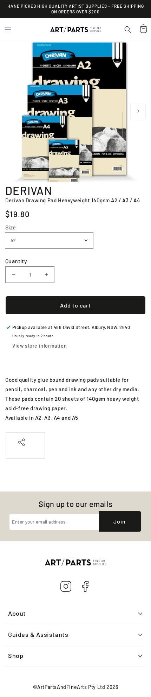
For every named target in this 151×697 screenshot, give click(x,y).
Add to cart (75, 305)
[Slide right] (138, 111)
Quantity (16, 261)
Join (119, 521)
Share (25, 449)
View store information (39, 346)
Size (10, 227)
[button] (7, 29)
